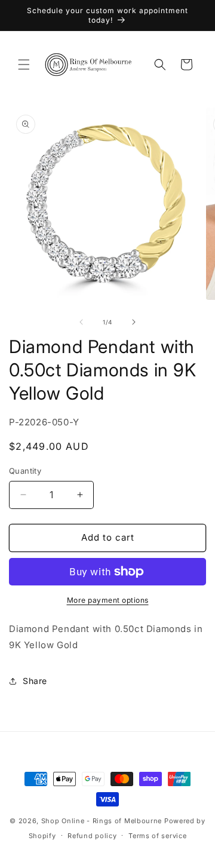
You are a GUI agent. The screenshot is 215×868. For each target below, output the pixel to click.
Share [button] (35, 681)
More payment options (108, 600)
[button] (24, 64)
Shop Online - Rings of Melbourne (102, 821)
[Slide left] (81, 322)
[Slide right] (134, 322)
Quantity (25, 471)
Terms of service (157, 836)
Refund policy (91, 836)
